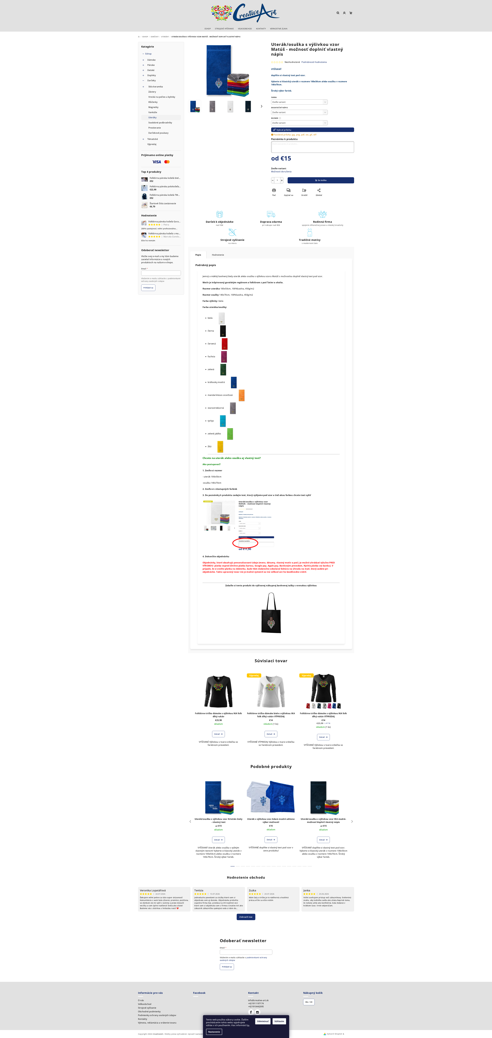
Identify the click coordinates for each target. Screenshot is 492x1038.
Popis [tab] (198, 254)
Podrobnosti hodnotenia (314, 62)
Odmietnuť (263, 1021)
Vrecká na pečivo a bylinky (161, 96)
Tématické (152, 139)
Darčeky (151, 80)
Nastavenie (214, 1031)
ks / (308, 1002)
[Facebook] (251, 1012)
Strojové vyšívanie (147, 1007)
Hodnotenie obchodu (246, 877)
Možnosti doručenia (281, 171)
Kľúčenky (153, 102)
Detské (150, 70)
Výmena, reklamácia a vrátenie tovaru (157, 1022)
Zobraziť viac (245, 917)
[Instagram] (257, 1012)
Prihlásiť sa (148, 287)
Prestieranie (154, 127)
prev (190, 821)
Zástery (152, 91)
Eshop (148, 53)
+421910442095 (256, 1006)
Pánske (151, 65)
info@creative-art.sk (258, 1000)
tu (248, 1025)
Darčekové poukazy (158, 132)
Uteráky (152, 117)
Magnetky (153, 107)
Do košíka (322, 180)
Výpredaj (151, 144)
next (352, 821)
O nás (141, 1000)
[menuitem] (208, 29)
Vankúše (152, 112)
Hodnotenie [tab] (218, 254)
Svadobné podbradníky (160, 122)
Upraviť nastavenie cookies (200, 1034)
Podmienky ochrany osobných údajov (157, 1015)
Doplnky (151, 75)
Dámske (151, 59)
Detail (217, 734)
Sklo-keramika (155, 86)
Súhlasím (279, 1021)
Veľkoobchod (144, 1004)
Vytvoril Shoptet (334, 1034)
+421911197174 (256, 1003)
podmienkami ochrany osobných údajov (161, 279)
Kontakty (142, 1019)
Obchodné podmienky (149, 1011)
